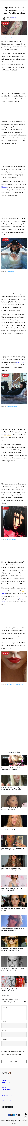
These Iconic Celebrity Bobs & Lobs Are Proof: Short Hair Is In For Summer (14, 964)
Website (4, 1040)
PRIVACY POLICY (7, 1095)
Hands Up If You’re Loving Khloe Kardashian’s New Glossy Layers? (14, 863)
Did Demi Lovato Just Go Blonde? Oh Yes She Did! (14, 904)
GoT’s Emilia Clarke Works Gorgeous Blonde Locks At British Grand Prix (14, 944)
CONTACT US (5, 1080)
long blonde (7, 435)
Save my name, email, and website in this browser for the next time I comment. (13, 1054)
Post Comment (14, 1061)
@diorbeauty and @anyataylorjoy (15, 684)
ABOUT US (5, 1078)
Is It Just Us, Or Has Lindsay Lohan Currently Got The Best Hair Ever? (14, 823)
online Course (6, 1089)
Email (3, 1031)
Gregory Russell (21, 362)
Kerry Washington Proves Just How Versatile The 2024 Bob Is (14, 984)
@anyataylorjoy (10, 38)
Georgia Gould (13, 17)
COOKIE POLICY (6, 1082)
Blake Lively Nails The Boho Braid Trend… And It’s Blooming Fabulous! (14, 763)
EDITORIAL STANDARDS (9, 1098)
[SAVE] (5, 23)
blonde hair (4, 187)
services (4, 1087)
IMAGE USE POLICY (7, 1100)
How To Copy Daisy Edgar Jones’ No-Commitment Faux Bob (14, 883)
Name (3, 1022)
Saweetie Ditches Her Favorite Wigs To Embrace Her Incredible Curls (14, 843)
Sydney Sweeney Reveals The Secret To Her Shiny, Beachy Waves (14, 924)
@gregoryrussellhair (12, 406)
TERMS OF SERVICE (7, 1085)
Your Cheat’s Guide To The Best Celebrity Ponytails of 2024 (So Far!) (14, 803)
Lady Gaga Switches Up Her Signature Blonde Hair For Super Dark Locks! (14, 783)
